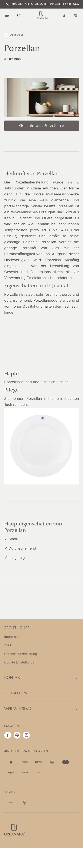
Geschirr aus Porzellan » (41, 125)
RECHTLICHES (16, 628)
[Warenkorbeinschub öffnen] (75, 15)
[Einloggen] (63, 15)
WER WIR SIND (17, 709)
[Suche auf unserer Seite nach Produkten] (19, 15)
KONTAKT (13, 678)
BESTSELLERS (15, 693)
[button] (7, 15)
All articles (17, 35)
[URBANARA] (41, 15)
